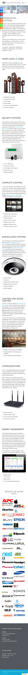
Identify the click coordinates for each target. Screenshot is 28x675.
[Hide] (0, 30)
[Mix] (1, 22)
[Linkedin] (1, 11)
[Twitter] (1, 17)
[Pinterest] (1, 14)
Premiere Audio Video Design (12, 671)
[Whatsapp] (1, 25)
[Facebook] (1, 9)
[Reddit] (1, 19)
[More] (1, 27)
